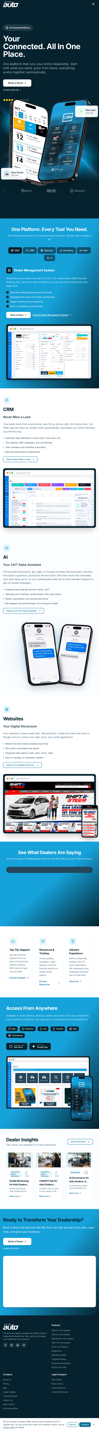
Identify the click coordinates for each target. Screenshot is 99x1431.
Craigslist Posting (59, 1387)
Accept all (85, 1424)
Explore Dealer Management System (50, 315)
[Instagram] (11, 1372)
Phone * (16, 1283)
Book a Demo (15, 83)
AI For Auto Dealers (60, 1375)
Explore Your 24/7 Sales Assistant (21, 611)
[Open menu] (93, 4)
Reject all (72, 1424)
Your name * (18, 1271)
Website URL (57, 1283)
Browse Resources (44, 983)
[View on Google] (15, 906)
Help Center (57, 1407)
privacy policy (9, 1427)
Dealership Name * (21, 1260)
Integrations (57, 1379)
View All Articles (78, 1142)
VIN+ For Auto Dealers (61, 1370)
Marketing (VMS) (59, 1383)
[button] (6, 896)
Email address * (59, 1271)
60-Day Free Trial (59, 1395)
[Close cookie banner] (94, 1425)
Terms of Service (59, 1416)
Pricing (6, 1411)
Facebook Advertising (61, 1391)
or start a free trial (11, 90)
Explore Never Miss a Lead (18, 459)
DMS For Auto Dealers (61, 1358)
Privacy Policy (57, 1411)
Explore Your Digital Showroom (20, 765)
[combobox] (49, 1299)
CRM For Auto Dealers (61, 1362)
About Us (74, 981)
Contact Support (17, 977)
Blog (5, 1416)
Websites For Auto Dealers (63, 1366)
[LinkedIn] (17, 1372)
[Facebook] (5, 1372)
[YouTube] (24, 1372)
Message (16, 1306)
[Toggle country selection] (17, 1288)
